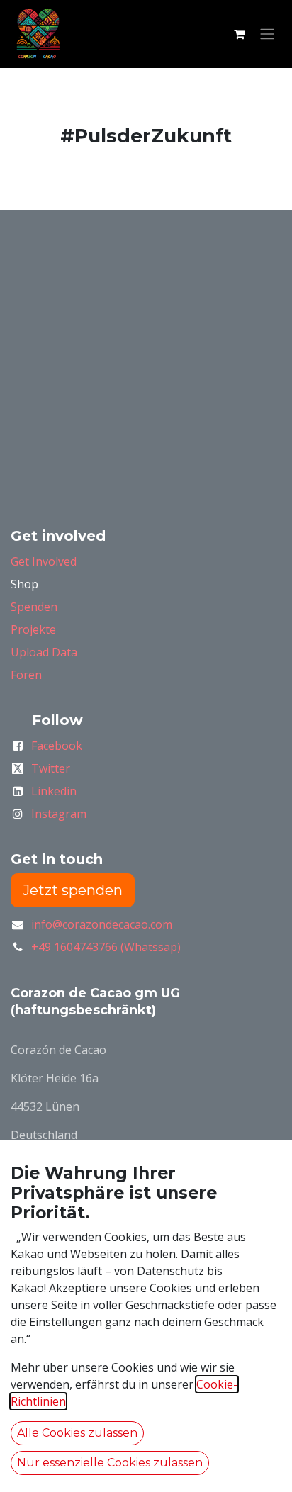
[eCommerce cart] (239, 34)
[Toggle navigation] (267, 34)
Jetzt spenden (73, 890)
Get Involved (44, 561)
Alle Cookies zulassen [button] (77, 1433)
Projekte (33, 629)
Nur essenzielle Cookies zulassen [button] (110, 1462)
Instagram (58, 813)
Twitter (50, 768)
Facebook (56, 745)
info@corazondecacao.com (101, 924)
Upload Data (44, 652)
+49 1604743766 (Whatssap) (106, 947)
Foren (26, 675)
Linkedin (54, 791)
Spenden (34, 607)
